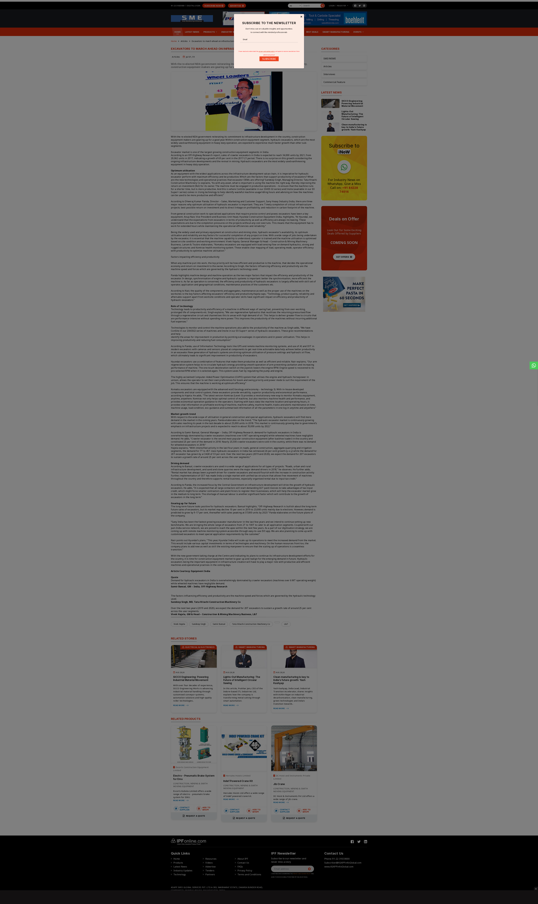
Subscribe (269, 59)
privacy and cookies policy (267, 51)
